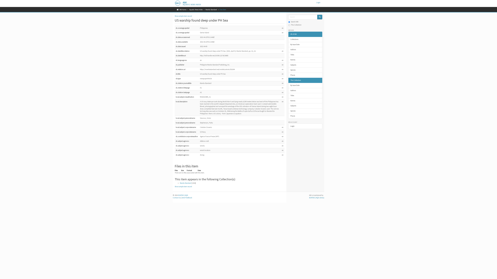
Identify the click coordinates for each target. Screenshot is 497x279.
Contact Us (177, 198)
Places (292, 75)
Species (292, 70)
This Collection (296, 25)
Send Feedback (187, 198)
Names (292, 60)
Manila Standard (211, 10)
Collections (294, 39)
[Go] (319, 17)
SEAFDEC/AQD (183, 195)
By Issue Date (294, 44)
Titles (292, 55)
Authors (293, 49)
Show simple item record (183, 16)
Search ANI (294, 22)
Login (292, 126)
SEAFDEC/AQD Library (316, 198)
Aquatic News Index (196, 10)
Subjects (293, 65)
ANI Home (182, 10)
